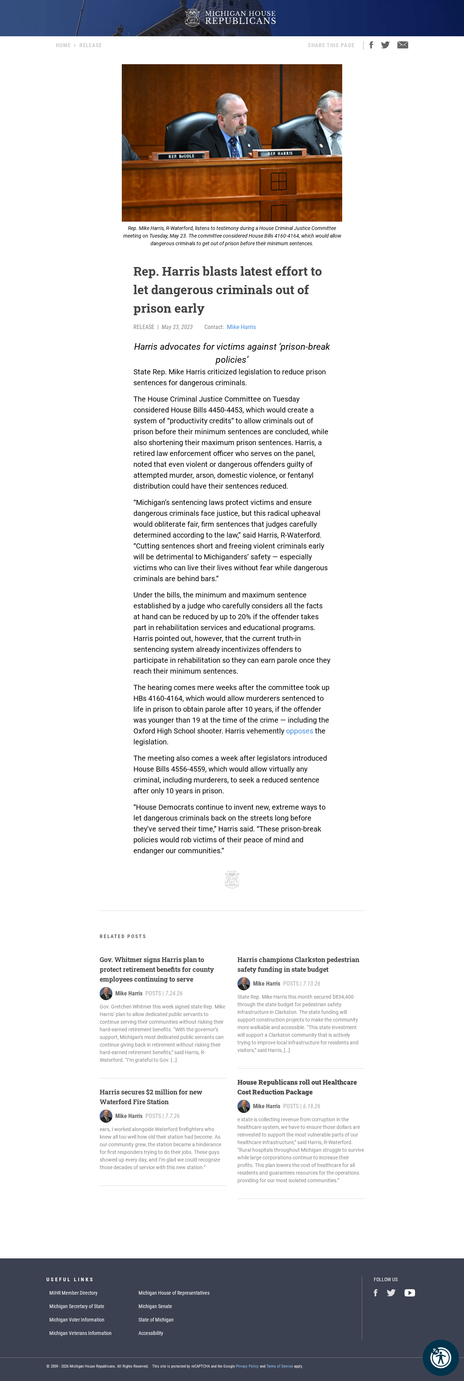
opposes (299, 731)
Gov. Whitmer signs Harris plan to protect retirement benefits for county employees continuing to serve (157, 969)
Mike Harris (241, 327)
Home (63, 45)
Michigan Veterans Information (80, 1333)
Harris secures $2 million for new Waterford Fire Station (151, 1097)
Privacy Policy (247, 1366)
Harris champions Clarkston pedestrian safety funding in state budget (298, 964)
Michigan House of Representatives (174, 1293)
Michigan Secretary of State (76, 1306)
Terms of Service (279, 1366)
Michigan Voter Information (76, 1320)
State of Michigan (156, 1320)
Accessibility (150, 1333)
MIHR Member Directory (73, 1293)
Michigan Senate (155, 1306)
